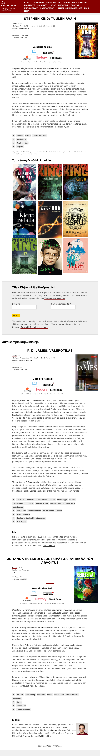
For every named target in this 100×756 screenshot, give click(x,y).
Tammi (14, 24)
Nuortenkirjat (79, 2)
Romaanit (39, 2)
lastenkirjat (59, 694)
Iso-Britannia (48, 511)
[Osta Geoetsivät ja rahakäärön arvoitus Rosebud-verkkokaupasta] (49, 595)
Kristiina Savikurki (25, 360)
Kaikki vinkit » (49, 545)
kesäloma (41, 694)
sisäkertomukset (40, 135)
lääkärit (52, 499)
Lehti (26, 11)
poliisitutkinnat (42, 503)
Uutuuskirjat (31, 8)
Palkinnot (42, 5)
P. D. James (21, 522)
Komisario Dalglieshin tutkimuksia (31, 518)
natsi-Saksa (18, 503)
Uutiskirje (63, 5)
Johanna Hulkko (23, 709)
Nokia (19, 702)
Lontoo (59, 511)
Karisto (14, 567)
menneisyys (62, 499)
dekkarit (30, 499)
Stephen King (22, 143)
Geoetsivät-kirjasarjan (62, 610)
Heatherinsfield (34, 511)
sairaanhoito (55, 503)
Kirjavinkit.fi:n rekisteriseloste (34, 327)
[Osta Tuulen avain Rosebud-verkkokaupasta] (49, 54)
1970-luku (21, 499)
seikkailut (17, 698)
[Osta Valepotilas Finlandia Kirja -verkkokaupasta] (35, 386)
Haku (86, 8)
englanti (20, 146)
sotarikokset (18, 507)
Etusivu (28, 2)
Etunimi (16, 304)
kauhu (28, 135)
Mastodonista (31, 736)
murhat (72, 499)
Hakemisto (29, 5)
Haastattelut (47, 8)
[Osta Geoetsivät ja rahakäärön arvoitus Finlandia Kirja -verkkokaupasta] (35, 595)
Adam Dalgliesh (23, 514)
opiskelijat (29, 503)
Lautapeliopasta (58, 730)
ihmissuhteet (41, 499)
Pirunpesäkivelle (45, 627)
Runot (67, 2)
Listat (53, 5)
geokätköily (30, 694)
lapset (49, 694)
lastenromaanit (72, 694)
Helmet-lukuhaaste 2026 (69, 8)
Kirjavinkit (8, 5)
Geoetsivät (21, 706)
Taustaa (75, 5)
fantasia (20, 135)
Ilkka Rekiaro (24, 28)
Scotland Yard (69, 503)
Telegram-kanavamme (54, 298)
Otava (14, 356)
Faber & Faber (45, 358)
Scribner (47, 26)
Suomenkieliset (54, 2)
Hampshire (21, 511)
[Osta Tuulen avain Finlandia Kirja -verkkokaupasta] (35, 54)
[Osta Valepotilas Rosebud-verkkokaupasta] (50, 386)
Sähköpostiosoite (61, 304)
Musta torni (21, 139)
